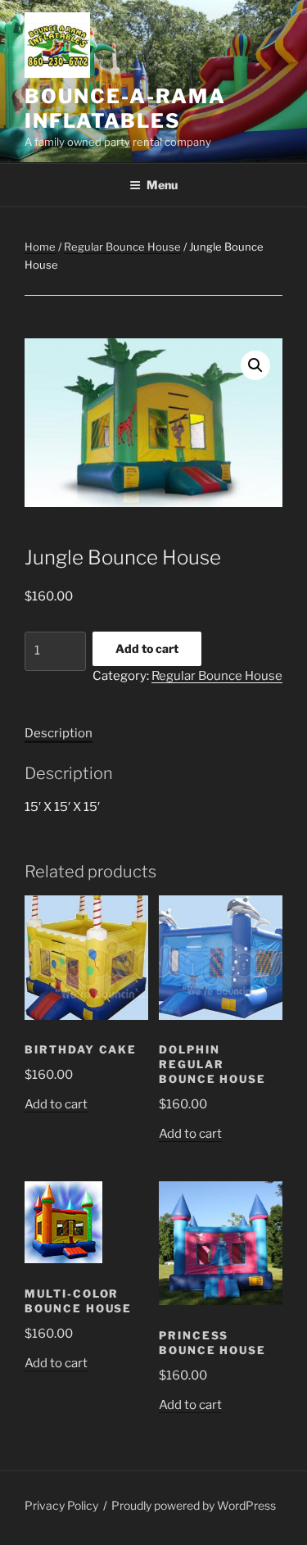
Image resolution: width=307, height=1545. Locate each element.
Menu (162, 185)
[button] (255, 365)
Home (40, 246)
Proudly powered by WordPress (193, 1505)
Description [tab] (59, 733)
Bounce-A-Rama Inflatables (125, 108)
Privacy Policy (61, 1505)
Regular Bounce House (122, 246)
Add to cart (146, 648)
